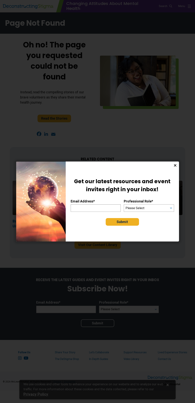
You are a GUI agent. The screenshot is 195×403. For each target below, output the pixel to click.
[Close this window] (175, 165)
